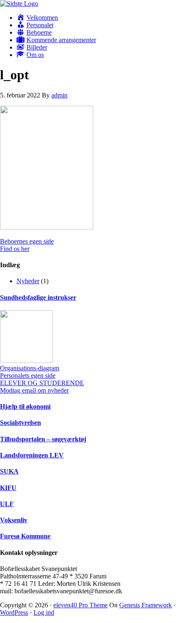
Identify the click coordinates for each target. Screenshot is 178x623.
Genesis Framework (145, 605)
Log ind (44, 612)
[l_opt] (46, 227)
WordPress (14, 612)
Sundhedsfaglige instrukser (38, 297)
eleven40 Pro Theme (80, 605)
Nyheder (28, 280)
